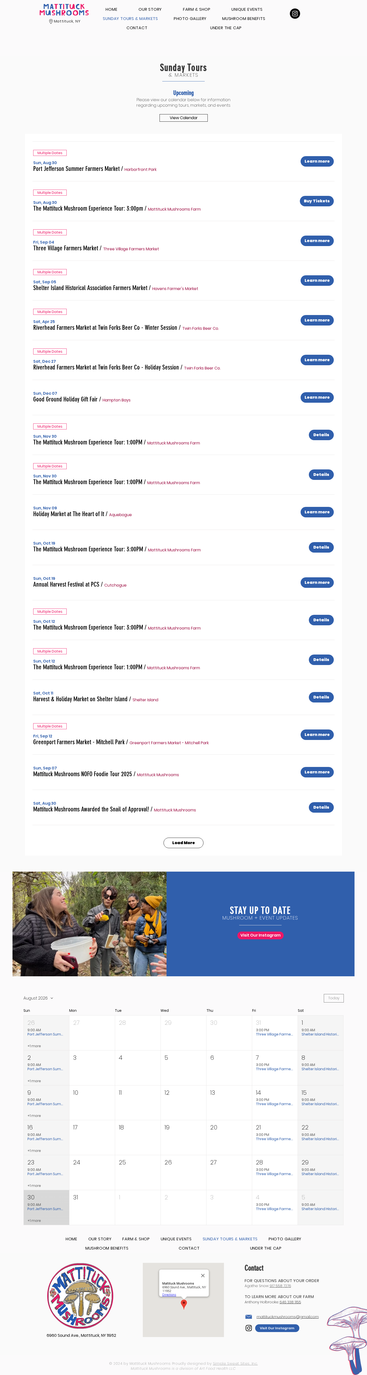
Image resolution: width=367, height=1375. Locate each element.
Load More (183, 843)
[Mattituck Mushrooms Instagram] (295, 13)
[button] (76, 169)
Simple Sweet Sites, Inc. (235, 1363)
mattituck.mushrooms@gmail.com (288, 1316)
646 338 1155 (290, 1302)
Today (333, 998)
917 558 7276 (280, 1285)
